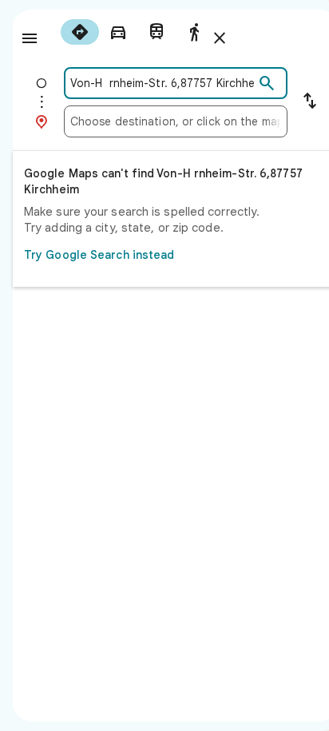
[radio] (80, 32)
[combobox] (162, 83)
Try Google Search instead (99, 255)
